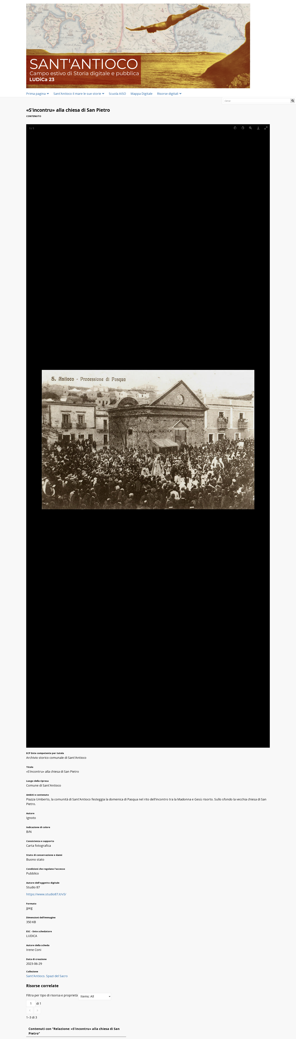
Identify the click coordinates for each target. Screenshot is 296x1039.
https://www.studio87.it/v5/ (46, 894)
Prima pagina (36, 94)
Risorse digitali (167, 94)
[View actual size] (250, 127)
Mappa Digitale (141, 94)
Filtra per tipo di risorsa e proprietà (52, 995)
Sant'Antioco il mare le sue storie (77, 94)
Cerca (292, 100)
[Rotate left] (243, 127)
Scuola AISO (117, 94)
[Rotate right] (235, 127)
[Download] (258, 127)
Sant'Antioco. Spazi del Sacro (47, 976)
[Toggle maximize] (266, 127)
